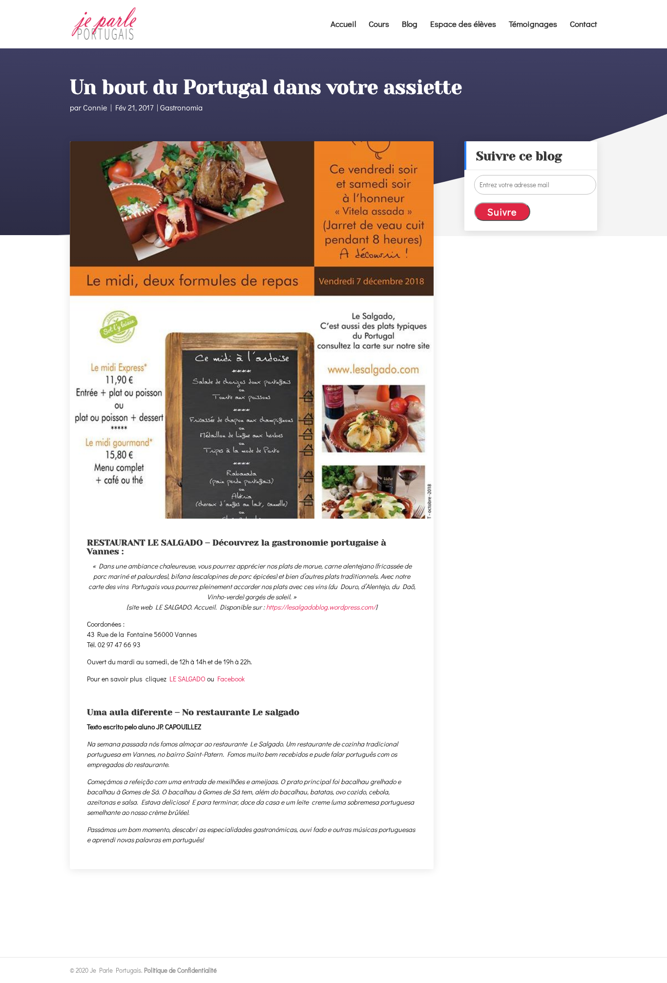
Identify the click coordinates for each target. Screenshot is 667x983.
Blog (409, 25)
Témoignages (533, 25)
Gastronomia (181, 107)
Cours (379, 25)
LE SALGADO (187, 678)
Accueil (343, 25)
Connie (95, 107)
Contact (583, 25)
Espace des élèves (463, 25)
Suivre (502, 211)
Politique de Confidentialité (180, 970)
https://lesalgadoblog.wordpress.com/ (320, 607)
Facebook (231, 678)
